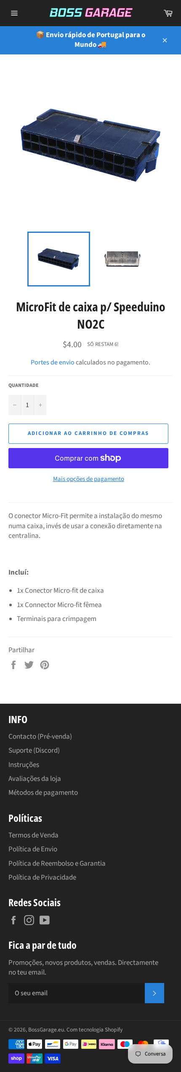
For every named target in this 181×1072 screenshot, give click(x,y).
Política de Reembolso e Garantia (57, 864)
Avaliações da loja (34, 779)
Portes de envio (53, 362)
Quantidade (23, 385)
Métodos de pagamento (43, 793)
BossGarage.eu (46, 1030)
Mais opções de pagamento (88, 479)
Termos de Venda (33, 835)
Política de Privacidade (42, 877)
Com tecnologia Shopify (94, 1030)
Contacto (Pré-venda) (40, 737)
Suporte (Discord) (34, 750)
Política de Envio (32, 849)
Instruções (23, 765)
